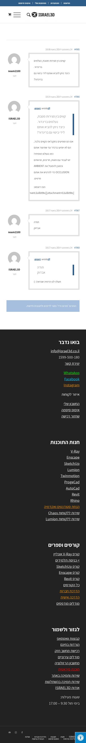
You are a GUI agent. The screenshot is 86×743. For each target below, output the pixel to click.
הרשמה (66, 3)
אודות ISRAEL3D (67, 687)
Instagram (72, 385)
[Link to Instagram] (16, 732)
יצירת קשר (72, 363)
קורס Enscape (69, 572)
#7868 (77, 247)
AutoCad (73, 488)
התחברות (55, 3)
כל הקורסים (71, 585)
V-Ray (75, 451)
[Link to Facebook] (22, 732)
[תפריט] (18, 14)
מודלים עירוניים (69, 657)
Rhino (75, 500)
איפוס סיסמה (24, 3)
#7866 (77, 96)
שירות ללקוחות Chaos (64, 512)
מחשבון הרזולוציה (67, 663)
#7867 (77, 210)
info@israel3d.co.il (65, 351)
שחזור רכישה (70, 416)
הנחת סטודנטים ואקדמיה (62, 506)
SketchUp (72, 463)
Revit (76, 494)
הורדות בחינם (70, 644)
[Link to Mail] (9, 732)
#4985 (77, 49)
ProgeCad (72, 482)
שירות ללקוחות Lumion (63, 519)
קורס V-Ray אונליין (66, 554)
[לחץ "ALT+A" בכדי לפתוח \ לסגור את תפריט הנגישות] (80, 737)
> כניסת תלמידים (67, 560)
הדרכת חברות (70, 591)
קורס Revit (72, 578)
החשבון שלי (72, 403)
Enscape (73, 457)
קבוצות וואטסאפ (68, 638)
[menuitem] (66, 3)
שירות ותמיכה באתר (66, 675)
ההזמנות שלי (40, 3)
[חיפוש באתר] (28, 14)
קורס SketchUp (68, 566)
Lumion (73, 469)
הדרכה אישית (70, 597)
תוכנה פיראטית (69, 669)
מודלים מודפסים (68, 603)
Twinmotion (70, 475)
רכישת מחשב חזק (67, 650)
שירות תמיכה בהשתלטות (62, 681)
